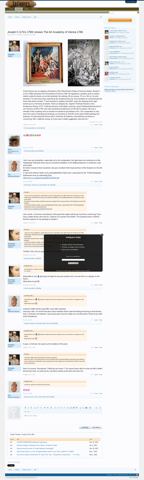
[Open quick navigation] (101, 17)
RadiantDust (112, 68)
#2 (91, 147)
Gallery (26, 9)
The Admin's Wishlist (110, 91)
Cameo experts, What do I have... (118, 30)
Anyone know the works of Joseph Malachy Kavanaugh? (35, 448)
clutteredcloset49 (28, 396)
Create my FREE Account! (120, 20)
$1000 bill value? (113, 72)
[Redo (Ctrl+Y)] (28, 411)
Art (16, 34)
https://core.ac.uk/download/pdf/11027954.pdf (41, 178)
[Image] (70, 407)
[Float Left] (80, 407)
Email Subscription (123, 474)
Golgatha (25, 34)
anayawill (111, 42)
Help (115, 474)
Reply (100, 124)
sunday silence (113, 53)
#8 (91, 347)
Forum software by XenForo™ (21, 477)
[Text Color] (35, 407)
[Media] (73, 407)
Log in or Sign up (131, 1)
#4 (91, 222)
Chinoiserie (112, 48)
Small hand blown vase (115, 46)
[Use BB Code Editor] (100, 407)
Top (134, 474)
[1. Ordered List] (58, 407)
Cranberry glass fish (114, 77)
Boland (111, 37)
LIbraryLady (35, 185)
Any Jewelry (37, 128)
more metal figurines (114, 51)
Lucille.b (36, 396)
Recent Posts (21, 12)
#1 (91, 124)
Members (34, 9)
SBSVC (41, 396)
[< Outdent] (61, 407)
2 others (48, 185)
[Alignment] (51, 407)
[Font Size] (38, 407)
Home (11, 9)
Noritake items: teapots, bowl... (117, 41)
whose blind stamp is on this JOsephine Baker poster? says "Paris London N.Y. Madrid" (45, 451)
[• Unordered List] (55, 407)
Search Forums (11, 12)
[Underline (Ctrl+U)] (31, 407)
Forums (18, 9)
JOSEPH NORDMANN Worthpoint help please (32, 442)
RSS (137, 475)
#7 (91, 320)
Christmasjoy (27, 128)
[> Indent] (64, 407)
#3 (91, 181)
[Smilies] (67, 407)
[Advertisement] (55, 25)
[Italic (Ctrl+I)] (28, 407)
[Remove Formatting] (96, 407)
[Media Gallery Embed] (86, 407)
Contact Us (110, 474)
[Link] (44, 407)
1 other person (49, 323)
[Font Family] (40, 407)
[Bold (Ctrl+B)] (25, 407)
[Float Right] (83, 407)
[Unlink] (47, 407)
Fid (9, 174)
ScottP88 (111, 74)
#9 (91, 374)
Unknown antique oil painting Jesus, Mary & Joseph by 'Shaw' (37, 445)
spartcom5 (112, 32)
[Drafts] (90, 407)
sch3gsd (41, 185)
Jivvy (10, 149)
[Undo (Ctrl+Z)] (25, 411)
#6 (91, 285)
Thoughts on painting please (117, 36)
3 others (48, 396)
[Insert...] (76, 407)
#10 (91, 393)
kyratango (36, 151)
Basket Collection (114, 67)
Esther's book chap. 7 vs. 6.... (117, 62)
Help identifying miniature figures (118, 56)
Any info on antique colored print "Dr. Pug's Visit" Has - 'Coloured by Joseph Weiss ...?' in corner (48, 455)
